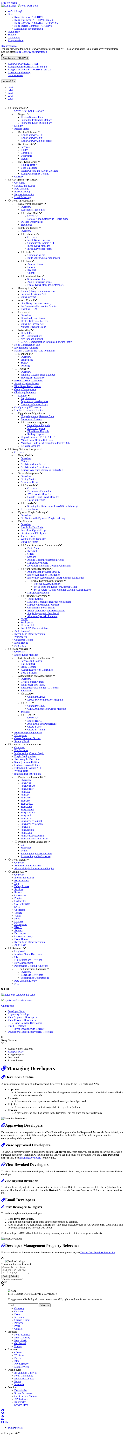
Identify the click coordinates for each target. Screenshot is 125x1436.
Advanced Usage (30, 482)
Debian (31, 267)
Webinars (19, 1355)
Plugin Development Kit (31, 777)
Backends (30, 485)
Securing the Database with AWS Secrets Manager (53, 506)
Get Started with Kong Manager (35, 658)
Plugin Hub (14, 31)
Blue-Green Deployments (27, 386)
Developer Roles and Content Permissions (49, 565)
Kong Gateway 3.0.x (31, 137)
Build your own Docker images (43, 257)
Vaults (17, 915)
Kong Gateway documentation (31, 51)
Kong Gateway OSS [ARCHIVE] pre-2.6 (36, 22)
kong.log (25, 800)
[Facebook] (2, 1410)
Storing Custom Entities (26, 762)
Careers (22, 1320)
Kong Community (23, 1375)
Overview (26, 206)
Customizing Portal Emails (41, 607)
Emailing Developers (30, 1157)
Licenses (23, 312)
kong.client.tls (28, 785)
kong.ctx (25, 791)
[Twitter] (2, 1413)
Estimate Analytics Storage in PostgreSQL (42, 470)
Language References (32, 974)
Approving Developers (19, 1014)
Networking (24, 330)
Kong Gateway (16, 1051)
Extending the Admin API (27, 768)
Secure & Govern (23, 1393)
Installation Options (28, 228)
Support (12, 34)
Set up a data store (36, 279)
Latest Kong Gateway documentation (19, 74)
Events (17, 1314)
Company (19, 1308)
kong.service (27, 818)
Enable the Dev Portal (32, 527)
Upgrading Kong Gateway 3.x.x (37, 416)
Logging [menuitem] (22, 395)
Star (6, 1422)
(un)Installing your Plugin (27, 773)
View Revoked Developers (22, 1020)
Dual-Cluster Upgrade (38, 425)
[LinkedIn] (2, 1419)
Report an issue (24, 1000)
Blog (16, 1361)
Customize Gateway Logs (34, 404)
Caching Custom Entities (27, 765)
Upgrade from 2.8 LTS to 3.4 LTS (38, 437)
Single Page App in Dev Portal (43, 613)
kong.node (26, 806)
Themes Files (28, 536)
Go (22, 844)
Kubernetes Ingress (24, 1378)
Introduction (19, 108)
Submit (14, 1276)
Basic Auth (33, 548)
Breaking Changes (28, 132)
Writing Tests (21, 770)
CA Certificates (22, 904)
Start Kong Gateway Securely (36, 303)
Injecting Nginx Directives (28, 954)
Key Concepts (26, 144)
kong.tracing (27, 829)
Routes (24, 149)
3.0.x (10, 92)
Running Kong (26, 288)
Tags (16, 883)
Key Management (23, 962)
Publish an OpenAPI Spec (34, 530)
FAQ (17, 983)
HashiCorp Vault (36, 500)
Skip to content (9, 2)
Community (14, 37)
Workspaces (27, 622)
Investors (19, 1317)
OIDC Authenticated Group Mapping (46, 708)
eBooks (18, 1352)
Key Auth (32, 551)
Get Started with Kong (24, 179)
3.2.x (10, 87)
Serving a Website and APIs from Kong (34, 350)
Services (25, 147)
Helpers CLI (27, 625)
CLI (16, 957)
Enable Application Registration (43, 574)
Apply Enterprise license (40, 282)
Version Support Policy (33, 117)
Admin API (18, 871)
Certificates (20, 901)
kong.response (28, 812)
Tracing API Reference (32, 377)
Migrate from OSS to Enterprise (37, 440)
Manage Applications (38, 592)
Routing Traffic (29, 164)
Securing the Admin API (33, 294)
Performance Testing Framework (31, 965)
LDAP (28, 693)
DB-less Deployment (31, 221)
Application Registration (37, 568)
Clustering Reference (25, 392)
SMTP (24, 619)
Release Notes (21, 128)
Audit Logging (22, 631)
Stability (18, 125)
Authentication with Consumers (37, 669)
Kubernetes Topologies (33, 209)
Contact (18, 1328)
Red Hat (31, 270)
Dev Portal (24, 521)
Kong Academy (16, 40)
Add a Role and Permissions (41, 723)
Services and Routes (24, 185)
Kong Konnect (22, 1334)
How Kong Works (28, 162)
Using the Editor (29, 541)
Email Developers (17, 1026)
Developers (20, 933)
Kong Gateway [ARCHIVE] (29, 17)
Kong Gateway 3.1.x (31, 135)
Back (5, 1276)
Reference (17, 948)
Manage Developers (37, 562)
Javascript (26, 847)
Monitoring (24, 353)
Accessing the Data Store (27, 759)
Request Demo (9, 46)
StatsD (24, 362)
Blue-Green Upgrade (38, 431)
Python (24, 850)
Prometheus (27, 359)
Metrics (24, 461)
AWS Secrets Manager (39, 494)
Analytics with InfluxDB (33, 464)
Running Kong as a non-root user (38, 291)
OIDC (30, 554)
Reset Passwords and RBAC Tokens (40, 687)
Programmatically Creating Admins (39, 306)
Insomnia (19, 1384)
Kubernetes (31, 234)
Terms (11, 1427)
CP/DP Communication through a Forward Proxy (46, 341)
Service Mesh (21, 1404)
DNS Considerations (31, 336)
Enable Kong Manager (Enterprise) (45, 284)
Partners (18, 1322)
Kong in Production (22, 200)
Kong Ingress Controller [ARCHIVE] (33, 25)
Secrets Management (29, 473)
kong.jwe (25, 797)
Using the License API (32, 324)
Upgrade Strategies (35, 422)
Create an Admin (36, 729)
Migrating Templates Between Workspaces (49, 601)
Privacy (19, 1427)
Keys (17, 918)
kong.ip (25, 794)
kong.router (27, 815)
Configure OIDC (36, 705)
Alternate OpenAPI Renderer (42, 616)
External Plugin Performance (35, 856)
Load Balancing (29, 167)
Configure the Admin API (40, 243)
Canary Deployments (25, 389)
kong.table (26, 826)
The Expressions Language (32, 969)
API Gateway (21, 1363)
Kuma (17, 1381)
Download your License (33, 318)
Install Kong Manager (38, 245)
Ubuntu (31, 272)
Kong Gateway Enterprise (26, 449)
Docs (10, 14)
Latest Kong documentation (28, 28)
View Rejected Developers (28, 1023)
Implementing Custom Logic (29, 753)
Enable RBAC (34, 720)
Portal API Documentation (34, 628)
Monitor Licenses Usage (33, 326)
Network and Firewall (32, 338)
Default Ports (27, 333)
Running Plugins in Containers (36, 853)
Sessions (31, 556)
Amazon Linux (35, 264)
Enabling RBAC (29, 309)
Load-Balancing (22, 197)
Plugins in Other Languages (33, 841)
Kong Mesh (20, 1340)
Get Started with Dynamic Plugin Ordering (43, 518)
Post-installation (33, 276)
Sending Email (21, 741)
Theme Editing (35, 598)
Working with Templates (33, 539)
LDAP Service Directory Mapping (45, 699)
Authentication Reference (27, 865)
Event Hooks (21, 642)
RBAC (29, 715)
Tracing (22, 368)
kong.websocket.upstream (34, 838)
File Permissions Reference (28, 959)
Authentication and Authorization (42, 545)
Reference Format (30, 509)
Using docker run (36, 255)
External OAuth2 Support (47, 583)
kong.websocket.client (32, 835)
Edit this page (28, 994)
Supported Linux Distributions (36, 122)
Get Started (20, 1343)
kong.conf (19, 951)
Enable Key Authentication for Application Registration (55, 577)
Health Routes (21, 880)
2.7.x (10, 95)
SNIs (17, 906)
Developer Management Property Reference (30, 1031)
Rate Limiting (21, 188)
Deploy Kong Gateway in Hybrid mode (47, 218)
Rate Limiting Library (25, 980)
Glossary (18, 176)
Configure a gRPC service (27, 407)
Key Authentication (24, 194)
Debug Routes (21, 886)
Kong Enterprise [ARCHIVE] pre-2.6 (33, 20)
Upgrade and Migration (30, 413)
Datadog (25, 365)
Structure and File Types (33, 533)
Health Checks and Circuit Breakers (39, 170)
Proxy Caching (22, 191)
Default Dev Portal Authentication (97, 1252)
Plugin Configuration (25, 756)
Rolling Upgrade (36, 434)
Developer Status (16, 1011)
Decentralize (20, 1390)
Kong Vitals (24, 455)
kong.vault (26, 832)
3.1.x (10, 89)
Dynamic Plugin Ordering (32, 512)
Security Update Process (26, 383)
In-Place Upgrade (36, 428)
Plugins (24, 158)
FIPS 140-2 (20, 645)
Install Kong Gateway (38, 240)
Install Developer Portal (39, 248)
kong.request (27, 809)
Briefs (17, 1358)
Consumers (26, 152)
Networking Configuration (28, 732)
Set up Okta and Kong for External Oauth (55, 586)
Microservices (21, 1366)
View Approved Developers (22, 1017)
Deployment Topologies (31, 203)
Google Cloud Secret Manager (43, 497)
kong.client (26, 783)
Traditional (26, 224)
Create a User (34, 726)
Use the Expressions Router (28, 410)
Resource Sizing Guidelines (28, 380)
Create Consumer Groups (27, 738)
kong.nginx (27, 803)
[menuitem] (66, 11)
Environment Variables (26, 347)
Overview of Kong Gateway (29, 110)
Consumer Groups (23, 639)
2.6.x (10, 98)
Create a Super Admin (32, 681)
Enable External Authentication (47, 581)
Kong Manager (20, 648)
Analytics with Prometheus (35, 467)
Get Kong (19, 182)
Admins (18, 930)
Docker (29, 252)
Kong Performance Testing (35, 173)
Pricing (18, 1346)
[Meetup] (2, 1416)
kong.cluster (27, 788)
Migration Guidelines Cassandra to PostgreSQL (45, 443)
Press (17, 1325)
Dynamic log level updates (34, 401)
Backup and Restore (31, 419)
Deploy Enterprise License (34, 321)
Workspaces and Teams (33, 684)
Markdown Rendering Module (43, 604)
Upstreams (26, 155)
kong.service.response (32, 823)
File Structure (21, 750)
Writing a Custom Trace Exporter (38, 374)
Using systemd (28, 297)
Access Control (26, 300)
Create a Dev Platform (25, 1396)
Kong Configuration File (27, 344)
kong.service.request (31, 821)
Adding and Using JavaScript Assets (46, 610)
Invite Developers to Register (29, 1028)
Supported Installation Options (36, 120)
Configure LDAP (36, 696)
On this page (7, 1005)
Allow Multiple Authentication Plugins (34, 868)
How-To (29, 503)
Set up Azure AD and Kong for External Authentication (62, 589)
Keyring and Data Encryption (29, 634)
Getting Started (28, 479)
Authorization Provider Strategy (43, 571)
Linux (28, 261)
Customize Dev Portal (36, 595)
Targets (18, 912)
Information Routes (24, 877)
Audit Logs (20, 945)
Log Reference (28, 398)
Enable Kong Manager (26, 654)
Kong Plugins (19, 859)
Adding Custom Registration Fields (45, 559)
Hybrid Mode (32, 213)
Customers (19, 1311)
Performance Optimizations (35, 977)
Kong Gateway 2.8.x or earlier (36, 140)
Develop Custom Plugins (25, 744)
